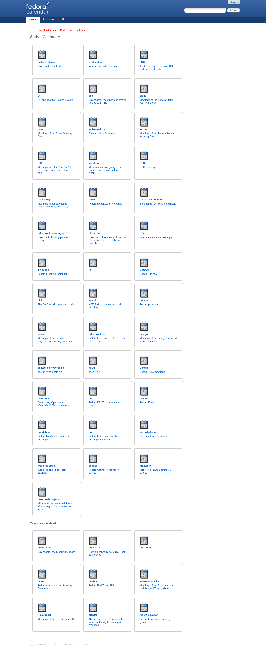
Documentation (76, 645)
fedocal (58, 645)
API (63, 19)
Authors (87, 645)
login (234, 2)
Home (32, 19)
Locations (48, 19)
